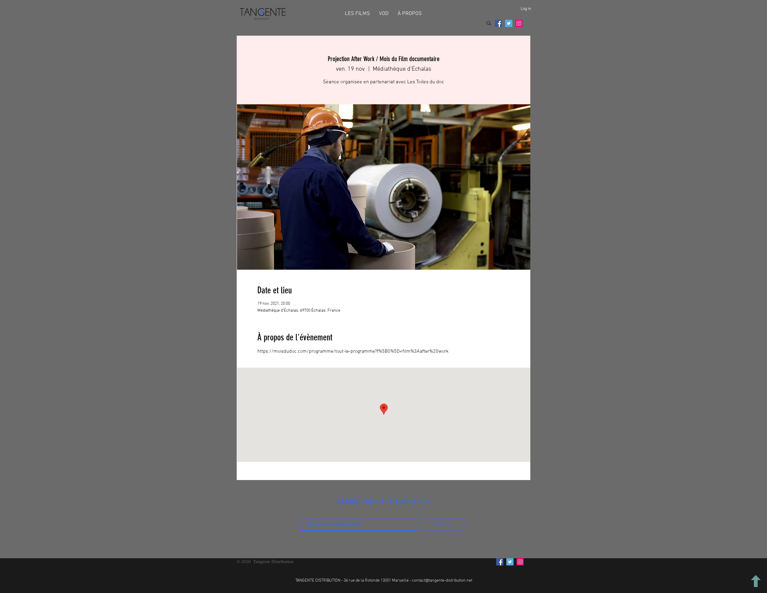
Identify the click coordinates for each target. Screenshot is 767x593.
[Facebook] (498, 23)
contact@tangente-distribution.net (442, 580)
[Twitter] (508, 23)
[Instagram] (519, 23)
